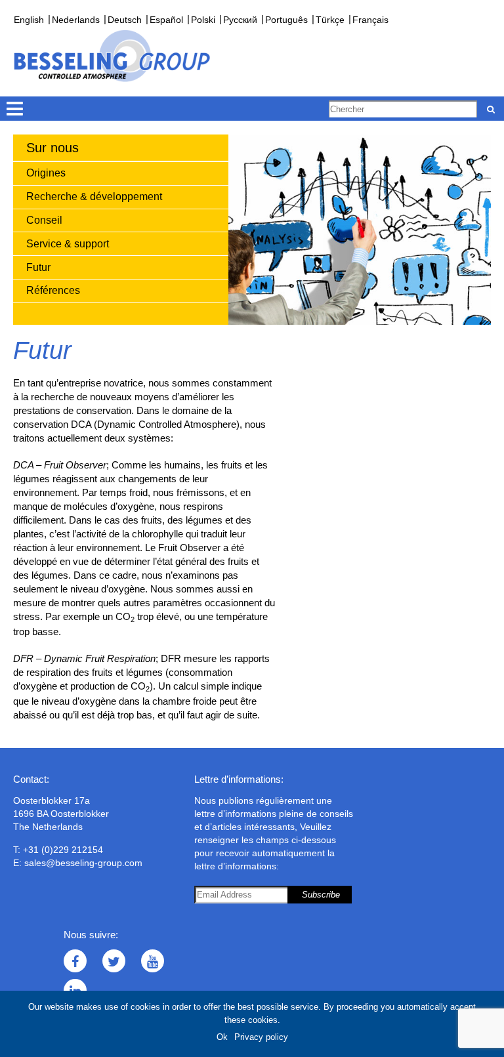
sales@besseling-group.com (83, 863)
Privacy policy (261, 1037)
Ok (222, 1037)
